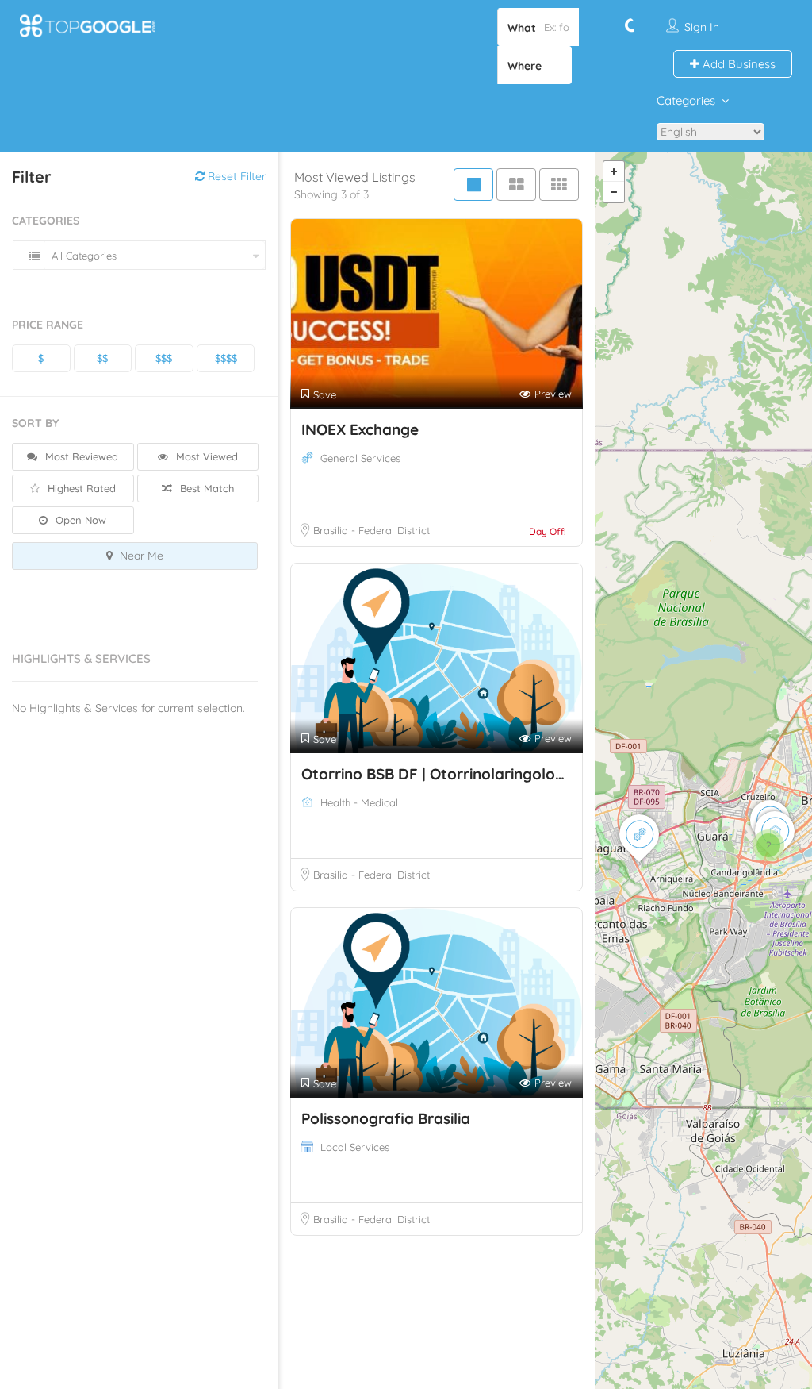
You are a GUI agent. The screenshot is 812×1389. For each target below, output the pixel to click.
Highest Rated (80, 488)
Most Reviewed (80, 456)
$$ (102, 358)
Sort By (35, 423)
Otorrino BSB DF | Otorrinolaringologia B (446, 773)
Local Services (354, 1147)
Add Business (737, 63)
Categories (686, 100)
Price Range (47, 324)
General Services (360, 458)
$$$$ (226, 358)
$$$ (163, 358)
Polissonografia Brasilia (385, 1118)
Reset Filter (235, 176)
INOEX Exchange (360, 429)
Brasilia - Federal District (371, 530)
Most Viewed (205, 456)
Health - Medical (359, 802)
